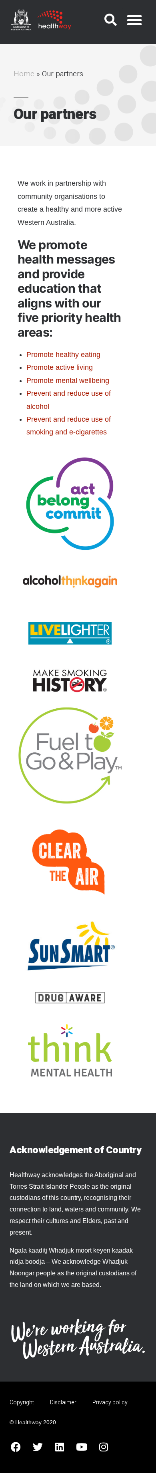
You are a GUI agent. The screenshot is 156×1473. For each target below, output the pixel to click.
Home (24, 73)
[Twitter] (38, 1447)
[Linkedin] (60, 1447)
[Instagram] (104, 1447)
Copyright (22, 1402)
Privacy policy (110, 1402)
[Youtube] (82, 1447)
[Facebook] (16, 1447)
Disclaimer (63, 1402)
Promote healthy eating (64, 355)
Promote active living (59, 367)
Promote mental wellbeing (67, 381)
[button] (110, 20)
